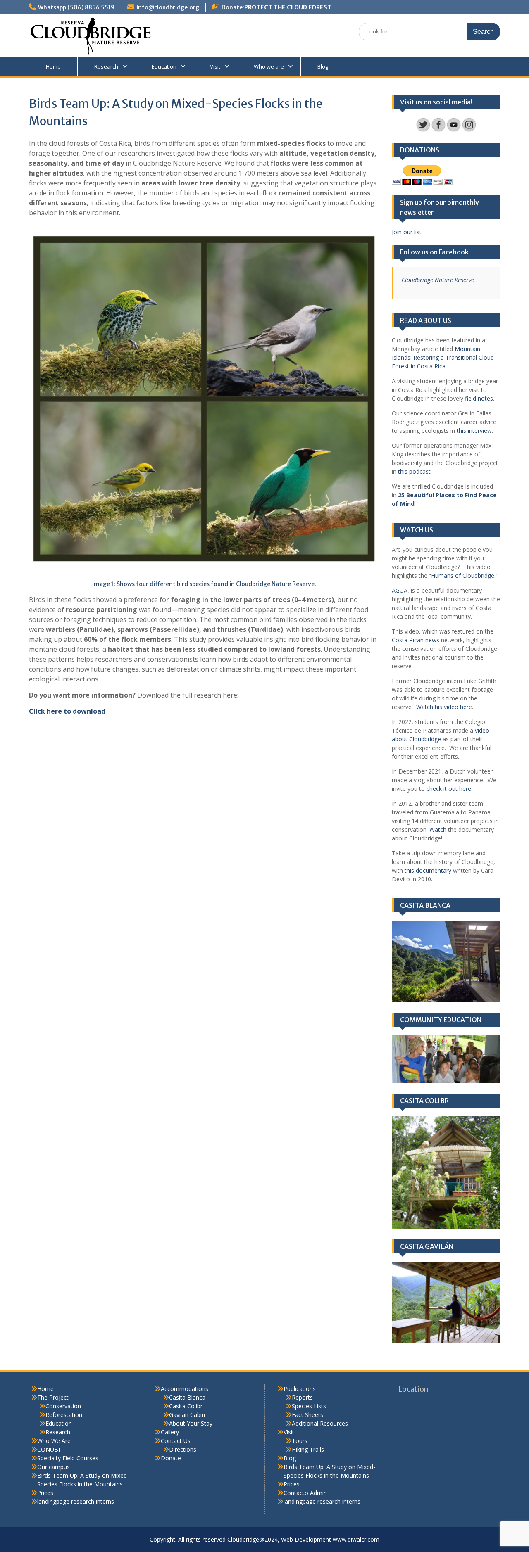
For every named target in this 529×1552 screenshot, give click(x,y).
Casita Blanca (187, 1397)
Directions (182, 1449)
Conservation (63, 1406)
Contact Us (176, 1441)
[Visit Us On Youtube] (453, 130)
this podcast (414, 471)
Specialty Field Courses (67, 1458)
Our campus (53, 1467)
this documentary (428, 870)
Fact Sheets (307, 1415)
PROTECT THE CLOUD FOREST (287, 7)
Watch (437, 829)
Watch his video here (444, 707)
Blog (322, 66)
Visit (215, 66)
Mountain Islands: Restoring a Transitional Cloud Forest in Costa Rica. (443, 357)
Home (53, 66)
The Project (53, 1397)
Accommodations (184, 1389)
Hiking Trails (308, 1449)
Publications (300, 1389)
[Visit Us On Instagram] (469, 130)
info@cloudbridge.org (167, 7)
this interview (473, 430)
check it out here (448, 789)
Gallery (170, 1432)
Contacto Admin (305, 1493)
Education (164, 66)
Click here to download (67, 711)
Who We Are (54, 1441)
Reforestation (63, 1415)
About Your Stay (190, 1423)
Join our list (407, 232)
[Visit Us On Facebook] (438, 130)
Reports (302, 1397)
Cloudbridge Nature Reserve (438, 280)
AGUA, (400, 590)
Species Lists (309, 1406)
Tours (299, 1441)
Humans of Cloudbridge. (463, 575)
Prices (45, 1493)
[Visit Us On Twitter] (423, 130)
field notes (478, 398)
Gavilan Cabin (187, 1415)
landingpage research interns (75, 1501)
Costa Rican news (415, 640)
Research (106, 66)
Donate (171, 1458)
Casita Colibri (186, 1406)
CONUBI (48, 1449)
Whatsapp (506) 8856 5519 (76, 7)
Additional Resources (320, 1423)
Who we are (269, 66)
